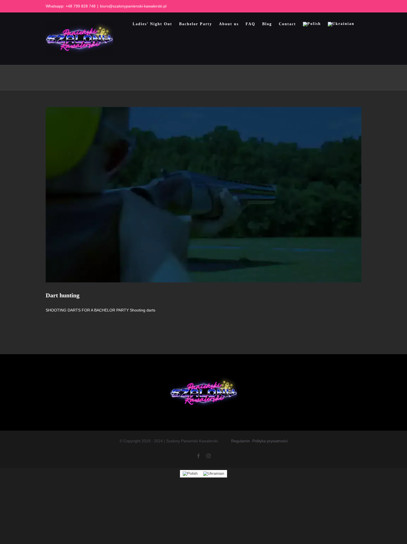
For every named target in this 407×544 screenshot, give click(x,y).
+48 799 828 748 (81, 6)
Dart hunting (62, 295)
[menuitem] (312, 24)
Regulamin (240, 441)
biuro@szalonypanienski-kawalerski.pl (133, 6)
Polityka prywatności (270, 441)
